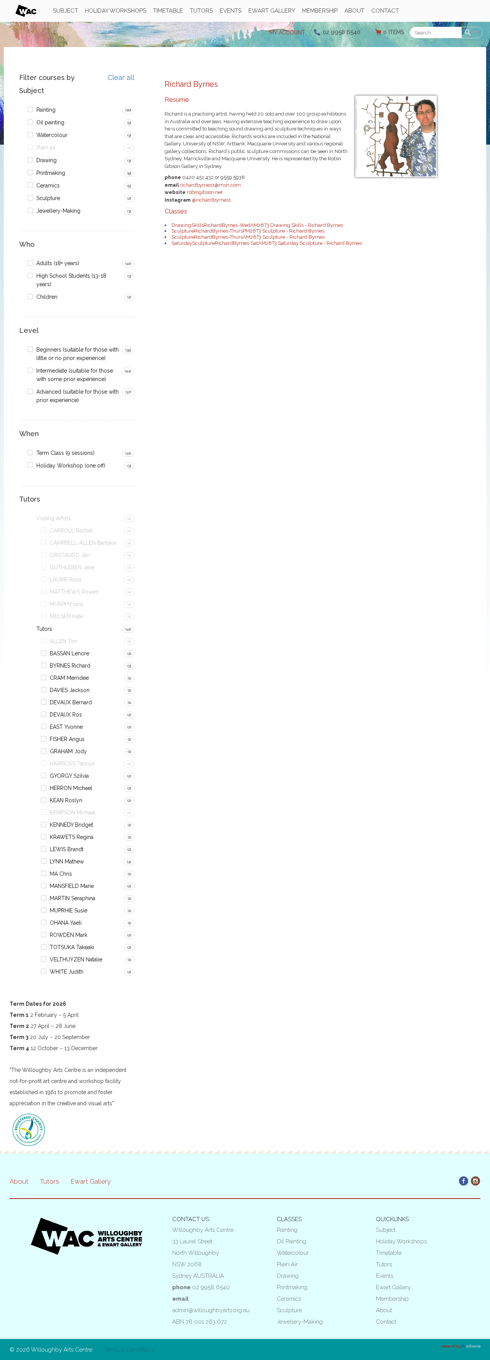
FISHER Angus (67, 739)
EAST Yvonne (66, 727)
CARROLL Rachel (71, 531)
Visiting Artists (53, 518)
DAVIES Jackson (70, 690)
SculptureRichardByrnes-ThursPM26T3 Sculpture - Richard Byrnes (248, 231)
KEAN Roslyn (66, 800)
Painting (46, 110)
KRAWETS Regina (71, 837)
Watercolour (51, 135)
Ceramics (48, 185)
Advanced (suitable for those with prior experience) (77, 396)
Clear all (121, 77)
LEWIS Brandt (66, 849)
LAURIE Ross (66, 580)
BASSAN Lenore (69, 653)
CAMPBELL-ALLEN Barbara (83, 543)
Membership (320, 10)
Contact (385, 10)
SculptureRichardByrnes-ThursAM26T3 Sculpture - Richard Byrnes (248, 237)
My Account (287, 32)
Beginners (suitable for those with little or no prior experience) (77, 354)
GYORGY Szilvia (69, 776)
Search (469, 33)
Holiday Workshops (115, 10)
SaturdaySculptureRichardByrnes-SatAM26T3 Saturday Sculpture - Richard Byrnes (267, 243)
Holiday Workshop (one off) (70, 466)
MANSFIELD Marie (72, 886)
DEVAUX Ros (66, 715)
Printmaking (50, 173)
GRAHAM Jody (68, 751)
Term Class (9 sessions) (65, 453)
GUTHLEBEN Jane (72, 567)
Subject (65, 10)
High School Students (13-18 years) (71, 280)
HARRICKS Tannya (72, 764)
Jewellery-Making (58, 211)
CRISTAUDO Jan (70, 555)
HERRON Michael (71, 788)
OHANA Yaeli (66, 923)
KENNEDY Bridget (71, 825)
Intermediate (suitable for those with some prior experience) (74, 375)
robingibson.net (204, 192)
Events (231, 10)
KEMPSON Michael (73, 812)
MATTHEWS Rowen (74, 592)
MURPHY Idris (66, 604)
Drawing (46, 160)
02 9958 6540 (341, 32)
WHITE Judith (66, 972)
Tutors (201, 10)
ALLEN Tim (63, 641)
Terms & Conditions (129, 1349)
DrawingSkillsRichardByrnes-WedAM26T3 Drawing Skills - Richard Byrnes (257, 225)
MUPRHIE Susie (68, 910)
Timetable (168, 10)
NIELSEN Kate (66, 616)
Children (46, 297)
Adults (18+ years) (57, 263)
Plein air (46, 148)
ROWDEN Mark (68, 935)
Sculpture (48, 198)
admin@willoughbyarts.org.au (211, 1310)
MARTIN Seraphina (72, 898)
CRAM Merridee (69, 678)
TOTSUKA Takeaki (72, 947)
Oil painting (50, 122)
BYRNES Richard (70, 666)
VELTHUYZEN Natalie (76, 959)
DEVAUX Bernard (71, 702)
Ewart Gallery (271, 10)
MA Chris (61, 874)
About (354, 10)
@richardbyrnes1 (211, 200)
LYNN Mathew (67, 861)
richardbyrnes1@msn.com (210, 185)
